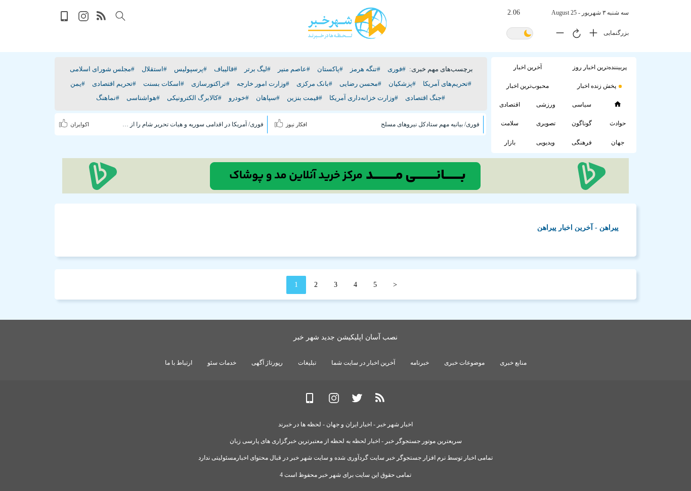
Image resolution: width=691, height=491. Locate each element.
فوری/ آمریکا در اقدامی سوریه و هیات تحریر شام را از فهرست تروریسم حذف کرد (192, 124)
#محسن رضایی (360, 83)
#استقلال (154, 69)
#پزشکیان (402, 83)
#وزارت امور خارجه (263, 83)
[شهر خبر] (347, 23)
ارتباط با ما (178, 362)
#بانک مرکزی (314, 83)
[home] (617, 104)
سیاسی (581, 104)
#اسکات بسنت (163, 83)
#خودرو (239, 98)
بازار (509, 142)
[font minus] (557, 35)
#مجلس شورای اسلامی (102, 69)
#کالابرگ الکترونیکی (194, 98)
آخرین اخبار (527, 67)
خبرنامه (419, 362)
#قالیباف (225, 69)
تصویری (545, 123)
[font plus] (590, 35)
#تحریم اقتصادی (114, 83)
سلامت (510, 123)
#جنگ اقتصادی (425, 98)
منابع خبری (513, 362)
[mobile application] (65, 19)
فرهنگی (582, 142)
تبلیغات (307, 362)
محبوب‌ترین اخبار (527, 85)
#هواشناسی (143, 98)
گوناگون (582, 123)
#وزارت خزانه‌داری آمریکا (363, 98)
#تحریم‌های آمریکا (447, 83)
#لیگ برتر (257, 69)
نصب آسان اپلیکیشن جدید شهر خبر (345, 337)
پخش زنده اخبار (596, 85)
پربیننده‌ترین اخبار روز (600, 67)
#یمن (77, 83)
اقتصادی (509, 104)
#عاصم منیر (294, 69)
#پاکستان (330, 69)
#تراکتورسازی (210, 83)
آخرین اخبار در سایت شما (363, 362)
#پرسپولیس (190, 69)
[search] (120, 16)
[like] (280, 121)
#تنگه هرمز (365, 69)
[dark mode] (519, 34)
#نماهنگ (107, 98)
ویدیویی (545, 142)
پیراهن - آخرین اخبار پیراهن (578, 227)
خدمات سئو (221, 362)
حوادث (618, 123)
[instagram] (83, 19)
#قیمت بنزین (304, 98)
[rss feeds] (102, 19)
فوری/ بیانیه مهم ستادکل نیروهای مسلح (430, 124)
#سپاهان (268, 98)
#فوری (396, 69)
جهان (617, 142)
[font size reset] (574, 35)
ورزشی (545, 104)
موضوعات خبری (464, 362)
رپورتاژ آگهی (267, 362)
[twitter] (357, 401)
